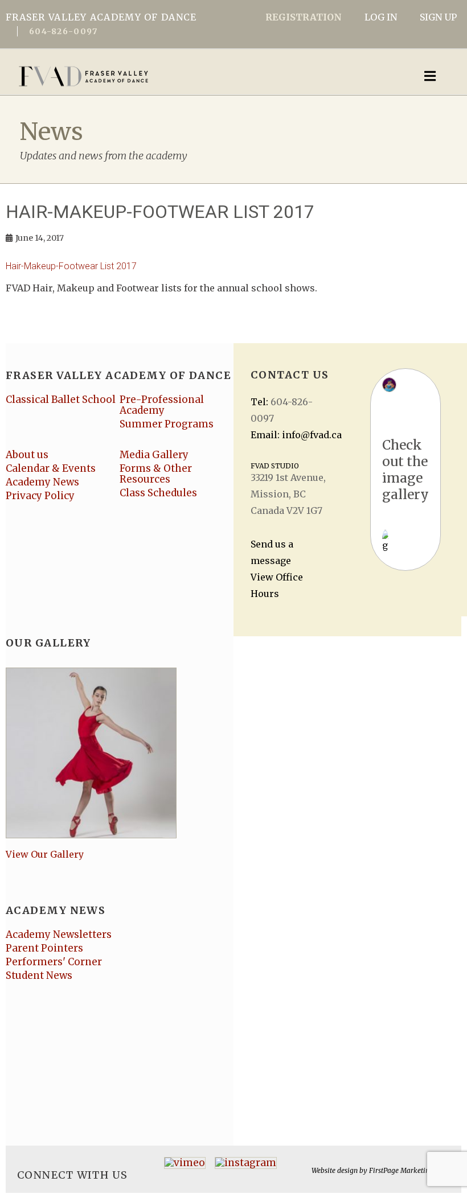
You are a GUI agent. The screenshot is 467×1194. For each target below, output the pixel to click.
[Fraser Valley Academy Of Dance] (185, 76)
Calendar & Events (51, 468)
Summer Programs (167, 424)
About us (27, 454)
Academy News (42, 482)
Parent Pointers (44, 948)
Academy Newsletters (59, 934)
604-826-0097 (63, 31)
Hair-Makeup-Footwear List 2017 (71, 266)
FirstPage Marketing (401, 1170)
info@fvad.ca (312, 434)
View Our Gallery (45, 854)
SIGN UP (438, 17)
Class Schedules (158, 493)
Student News (39, 975)
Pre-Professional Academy (162, 405)
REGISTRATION (303, 17)
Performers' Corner (54, 962)
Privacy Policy (40, 495)
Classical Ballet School (61, 399)
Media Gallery (154, 454)
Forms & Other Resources (156, 473)
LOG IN (380, 17)
